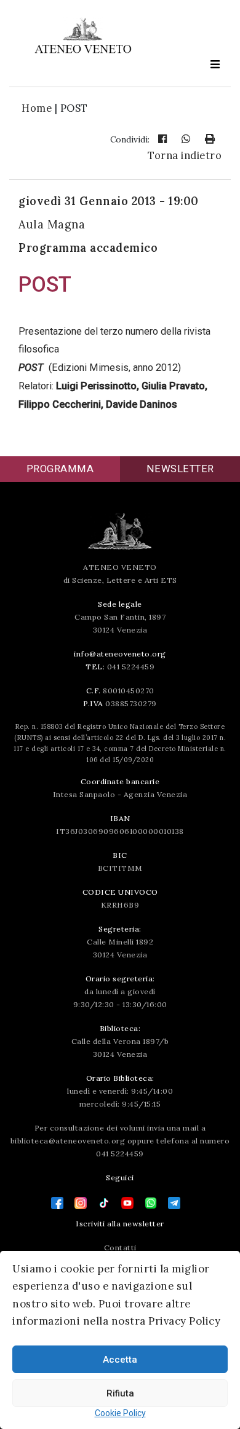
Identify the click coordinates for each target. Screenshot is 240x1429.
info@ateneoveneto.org (120, 653)
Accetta (120, 1359)
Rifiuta (120, 1393)
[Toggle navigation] (214, 64)
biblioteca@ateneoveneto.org (68, 1140)
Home (37, 108)
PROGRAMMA (60, 469)
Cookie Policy (120, 1413)
